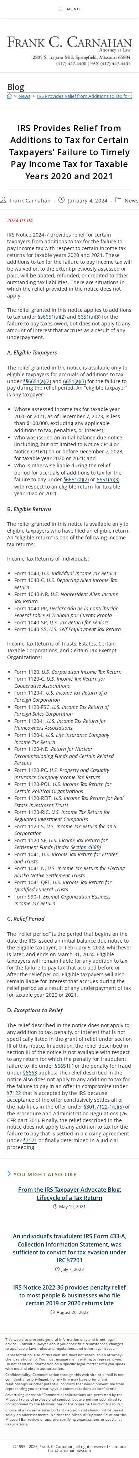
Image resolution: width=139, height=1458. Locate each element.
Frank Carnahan (30, 200)
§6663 (30, 1072)
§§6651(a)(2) (52, 316)
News (132, 200)
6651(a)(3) (89, 316)
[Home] (9, 96)
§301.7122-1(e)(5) (104, 1106)
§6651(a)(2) (76, 479)
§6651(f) (64, 1065)
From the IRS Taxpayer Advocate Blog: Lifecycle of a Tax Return (69, 1193)
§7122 (14, 1093)
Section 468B (85, 847)
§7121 (30, 1140)
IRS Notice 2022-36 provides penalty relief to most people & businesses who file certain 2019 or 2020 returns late (69, 1295)
